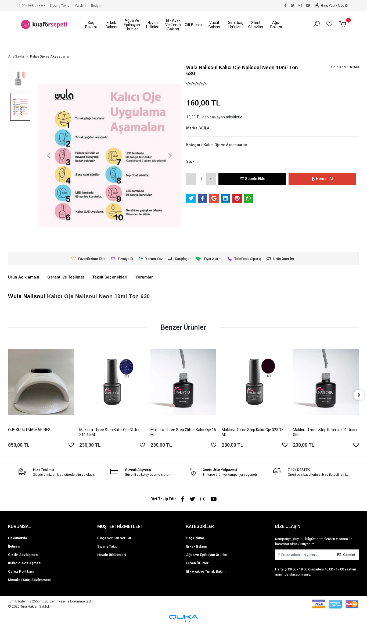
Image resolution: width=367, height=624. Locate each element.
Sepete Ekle (255, 179)
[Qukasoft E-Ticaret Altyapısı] (183, 618)
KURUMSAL (19, 526)
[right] (359, 395)
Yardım (80, 5)
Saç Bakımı (195, 538)
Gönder (349, 555)
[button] (91, 25)
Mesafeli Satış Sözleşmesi (29, 580)
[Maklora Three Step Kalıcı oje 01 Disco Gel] (326, 382)
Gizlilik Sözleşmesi (23, 555)
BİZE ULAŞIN (287, 526)
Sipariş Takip (60, 5)
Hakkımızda (17, 538)
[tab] (23, 277)
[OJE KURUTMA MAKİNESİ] (41, 382)
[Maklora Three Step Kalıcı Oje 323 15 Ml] (254, 382)
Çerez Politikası (21, 571)
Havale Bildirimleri (111, 555)
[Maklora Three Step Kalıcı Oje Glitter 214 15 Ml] (112, 382)
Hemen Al (324, 179)
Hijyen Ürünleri (197, 563)
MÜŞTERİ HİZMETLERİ (119, 526)
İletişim (96, 5)
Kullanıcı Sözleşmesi (24, 563)
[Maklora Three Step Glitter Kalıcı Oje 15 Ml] (183, 382)
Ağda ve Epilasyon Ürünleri (207, 555)
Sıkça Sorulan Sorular (114, 538)
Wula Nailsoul (26, 296)
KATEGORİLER (200, 526)
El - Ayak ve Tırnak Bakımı (206, 571)
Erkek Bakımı (196, 546)
